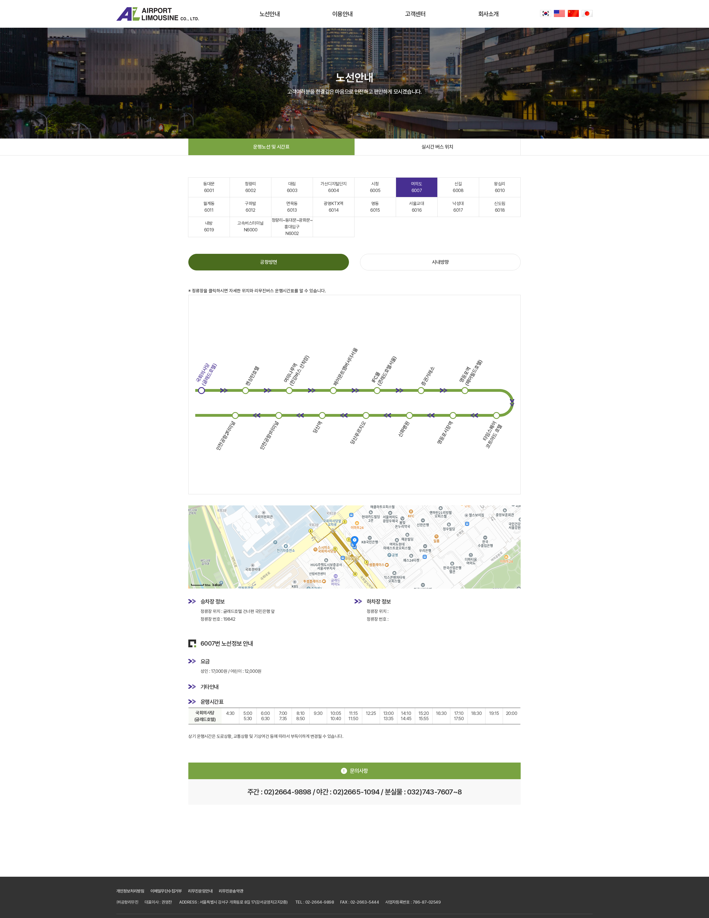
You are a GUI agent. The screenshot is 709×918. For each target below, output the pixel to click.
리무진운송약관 (231, 891)
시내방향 (440, 262)
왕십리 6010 (499, 187)
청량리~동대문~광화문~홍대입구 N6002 (292, 227)
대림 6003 (292, 187)
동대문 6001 (209, 187)
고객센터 (415, 13)
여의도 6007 (416, 187)
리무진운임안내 (200, 891)
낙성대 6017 (458, 207)
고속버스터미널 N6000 (250, 226)
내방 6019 (209, 226)
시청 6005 (375, 187)
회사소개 (488, 13)
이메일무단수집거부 (166, 891)
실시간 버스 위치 (437, 147)
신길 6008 (458, 187)
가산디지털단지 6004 (333, 187)
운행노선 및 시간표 (271, 147)
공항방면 (268, 262)
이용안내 (342, 13)
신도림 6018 (499, 207)
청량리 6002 (250, 187)
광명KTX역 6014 (333, 207)
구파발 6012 (250, 207)
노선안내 (270, 13)
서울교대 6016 (416, 207)
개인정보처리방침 (130, 891)
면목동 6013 (292, 207)
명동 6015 (375, 207)
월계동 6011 (209, 207)
